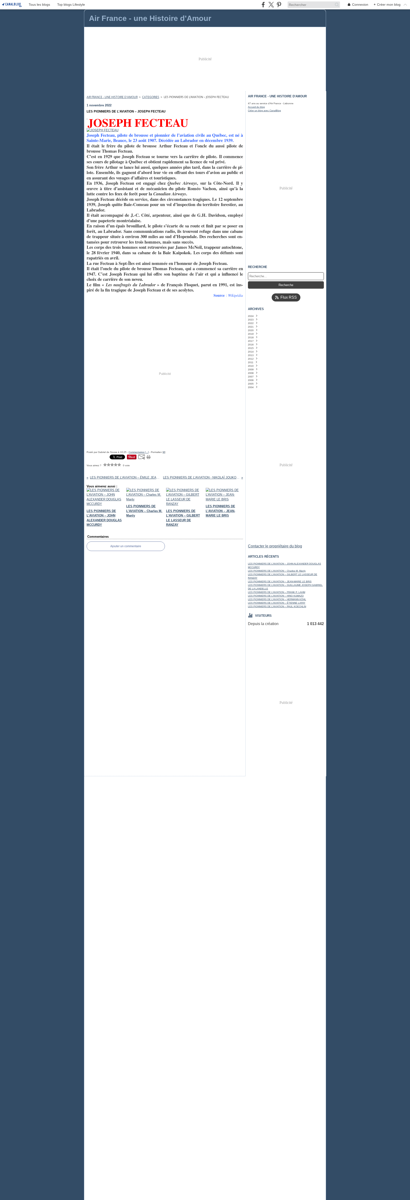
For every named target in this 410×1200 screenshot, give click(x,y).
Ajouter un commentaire (125, 546)
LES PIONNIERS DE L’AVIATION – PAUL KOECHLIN (277, 606)
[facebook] (263, 4)
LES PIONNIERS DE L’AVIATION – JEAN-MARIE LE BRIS (280, 581)
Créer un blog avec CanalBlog (264, 110)
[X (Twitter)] (271, 4)
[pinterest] (279, 4)
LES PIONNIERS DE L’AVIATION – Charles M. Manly (277, 570)
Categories (150, 97)
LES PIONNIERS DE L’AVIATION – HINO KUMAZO (276, 595)
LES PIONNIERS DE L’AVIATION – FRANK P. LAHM (276, 592)
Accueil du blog (256, 107)
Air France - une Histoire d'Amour (112, 97)
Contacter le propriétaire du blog (275, 546)
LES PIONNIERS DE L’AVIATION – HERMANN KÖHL (277, 599)
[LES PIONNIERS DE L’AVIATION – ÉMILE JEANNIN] (87, 117)
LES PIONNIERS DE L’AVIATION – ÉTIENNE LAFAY (276, 603)
